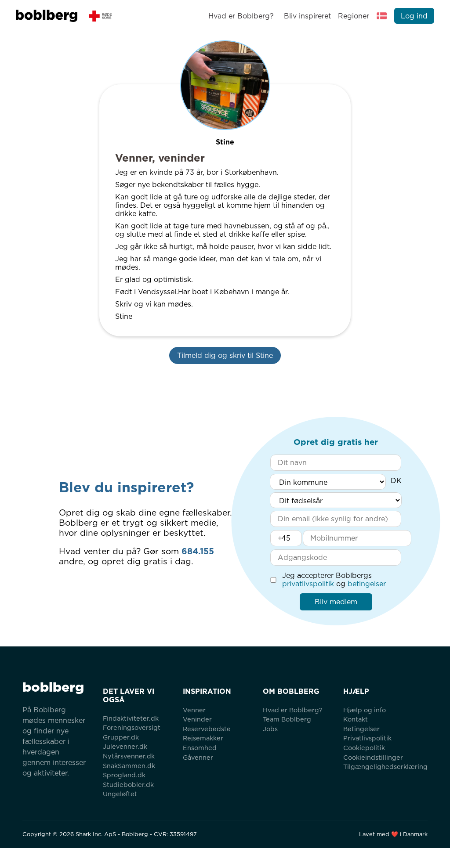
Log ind (414, 16)
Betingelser (361, 729)
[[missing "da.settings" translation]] (382, 15)
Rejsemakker (203, 738)
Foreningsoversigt (131, 727)
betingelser (367, 584)
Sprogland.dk (124, 775)
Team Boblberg (287, 719)
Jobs (270, 729)
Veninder (197, 719)
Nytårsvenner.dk (129, 756)
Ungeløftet (120, 793)
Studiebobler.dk (128, 784)
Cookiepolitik (364, 747)
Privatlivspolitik (367, 738)
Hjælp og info (364, 710)
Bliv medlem (336, 602)
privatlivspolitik (308, 584)
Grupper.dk (121, 737)
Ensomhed (200, 747)
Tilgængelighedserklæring (385, 766)
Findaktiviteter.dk (131, 718)
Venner (194, 710)
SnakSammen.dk (129, 765)
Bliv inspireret (307, 16)
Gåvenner (198, 757)
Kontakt (355, 719)
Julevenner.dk (125, 746)
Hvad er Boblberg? (241, 16)
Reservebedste (207, 729)
